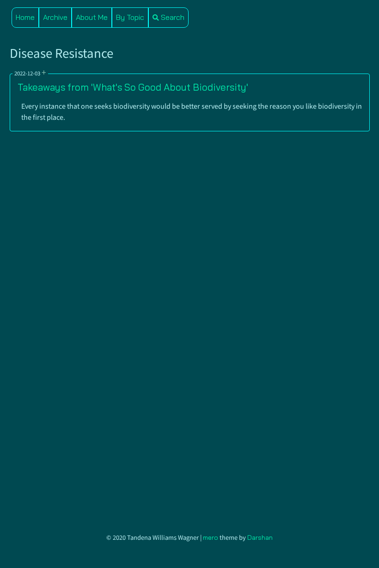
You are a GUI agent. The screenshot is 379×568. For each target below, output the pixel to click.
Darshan (260, 537)
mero (210, 537)
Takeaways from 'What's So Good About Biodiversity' (133, 87)
